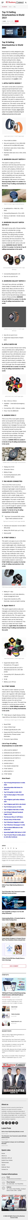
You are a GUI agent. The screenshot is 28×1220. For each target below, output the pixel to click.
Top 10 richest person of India (12, 807)
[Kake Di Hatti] (6, 1008)
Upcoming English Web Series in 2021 (15, 832)
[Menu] (3, 2)
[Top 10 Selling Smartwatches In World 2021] (14, 37)
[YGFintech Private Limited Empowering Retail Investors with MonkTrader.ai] (14, 984)
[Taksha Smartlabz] (6, 1016)
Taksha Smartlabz (15, 1014)
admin (4, 21)
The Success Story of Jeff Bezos (13, 817)
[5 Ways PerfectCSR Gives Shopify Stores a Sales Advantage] (14, 949)
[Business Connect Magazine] (15, 2)
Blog (16, 21)
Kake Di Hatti (14, 1007)
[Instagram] (6, 1123)
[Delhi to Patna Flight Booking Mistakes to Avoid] (14, 876)
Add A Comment (14, 966)
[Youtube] (16, 1123)
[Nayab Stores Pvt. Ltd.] (6, 1023)
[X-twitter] (13, 1123)
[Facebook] (3, 1123)
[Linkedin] (9, 1123)
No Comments (6, 23)
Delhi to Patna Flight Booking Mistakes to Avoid (13, 1131)
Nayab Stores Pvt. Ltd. (16, 1021)
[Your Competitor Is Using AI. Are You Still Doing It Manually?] (14, 903)
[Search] (25, 2)
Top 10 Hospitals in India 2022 (13, 792)
